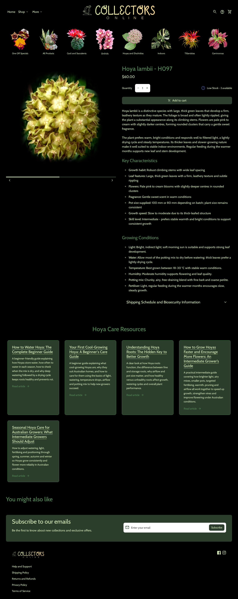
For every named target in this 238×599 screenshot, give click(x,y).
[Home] (119, 11)
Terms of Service (21, 591)
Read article (18, 386)
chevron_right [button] (112, 180)
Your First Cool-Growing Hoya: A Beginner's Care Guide (88, 352)
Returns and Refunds (24, 578)
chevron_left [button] (9, 180)
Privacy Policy (19, 585)
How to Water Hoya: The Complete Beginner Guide (32, 349)
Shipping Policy (20, 572)
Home (11, 12)
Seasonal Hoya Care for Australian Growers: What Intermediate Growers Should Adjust (32, 434)
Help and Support (22, 566)
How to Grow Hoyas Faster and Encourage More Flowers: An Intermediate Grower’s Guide (201, 356)
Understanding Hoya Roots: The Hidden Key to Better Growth (146, 352)
